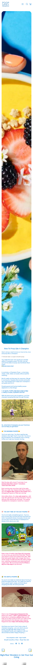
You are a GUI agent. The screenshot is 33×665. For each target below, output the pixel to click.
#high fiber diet (24, 640)
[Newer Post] (30, 650)
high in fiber (24, 391)
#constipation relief (12, 637)
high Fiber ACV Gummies (22, 553)
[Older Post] (3, 650)
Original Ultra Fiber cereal (9, 484)
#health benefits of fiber (11, 640)
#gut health (22, 637)
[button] (27, 4)
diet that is (17, 391)
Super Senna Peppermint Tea (19, 614)
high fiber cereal (10, 485)
